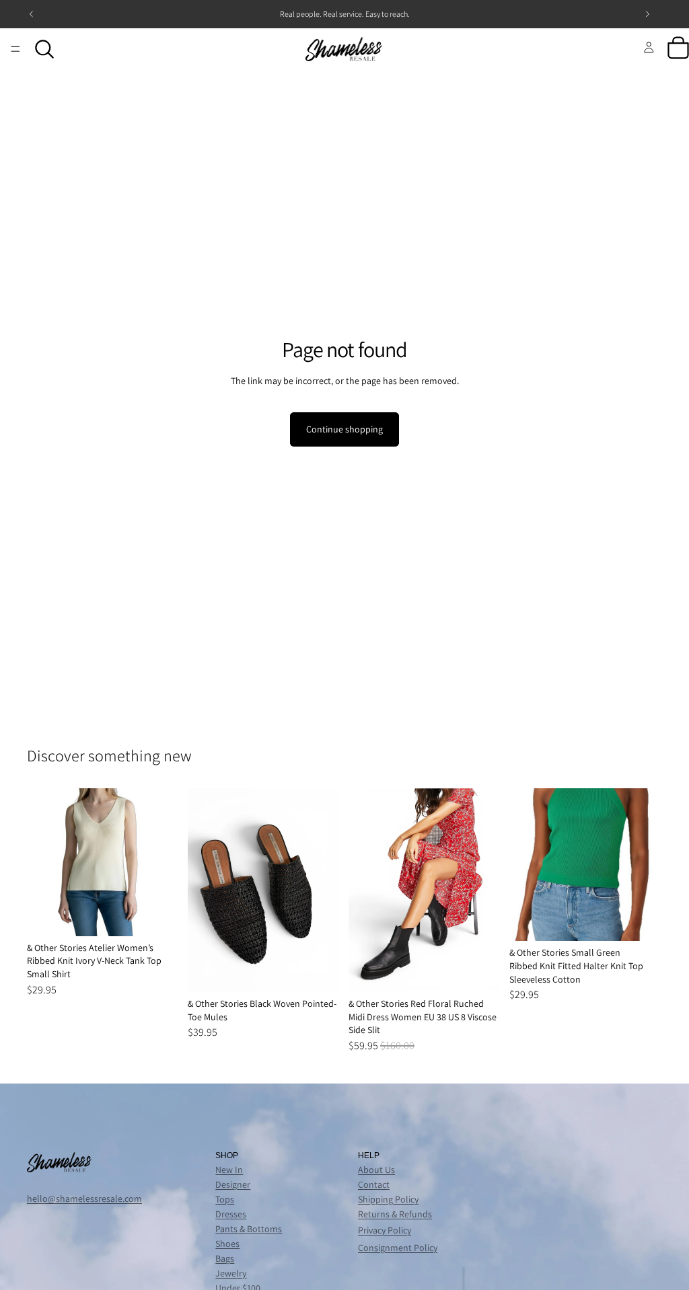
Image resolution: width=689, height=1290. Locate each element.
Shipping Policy (388, 1199)
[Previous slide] (42, 862)
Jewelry (230, 1273)
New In (229, 1170)
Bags (224, 1258)
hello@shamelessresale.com (84, 1198)
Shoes (227, 1244)
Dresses (230, 1214)
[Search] (44, 49)
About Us (376, 1170)
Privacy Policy (384, 1230)
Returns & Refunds (395, 1214)
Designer (232, 1184)
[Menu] (15, 49)
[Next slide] (165, 862)
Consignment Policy (397, 1248)
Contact (374, 1184)
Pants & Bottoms (248, 1229)
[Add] (159, 915)
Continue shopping (344, 429)
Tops (224, 1199)
